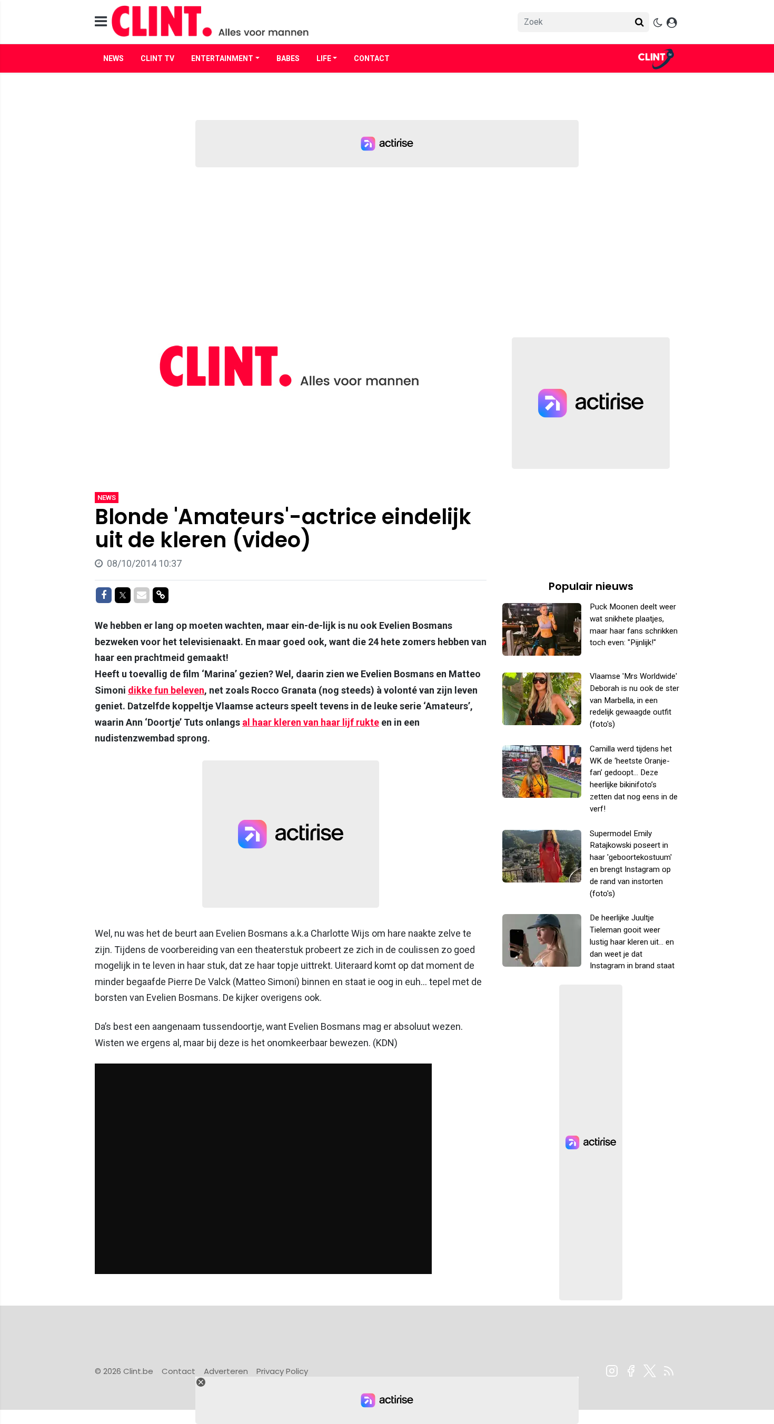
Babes (288, 58)
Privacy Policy (282, 1371)
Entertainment (222, 58)
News (113, 58)
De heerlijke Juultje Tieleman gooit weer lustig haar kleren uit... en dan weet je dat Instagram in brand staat (632, 941)
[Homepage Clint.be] (292, 22)
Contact (372, 58)
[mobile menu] (101, 22)
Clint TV (157, 58)
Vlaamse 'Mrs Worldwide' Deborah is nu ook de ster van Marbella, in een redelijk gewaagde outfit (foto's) (634, 700)
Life (323, 58)
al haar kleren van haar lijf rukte (310, 722)
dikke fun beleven (166, 690)
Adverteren (226, 1371)
